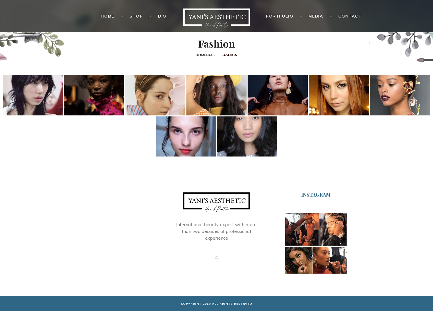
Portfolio (279, 16)
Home (107, 16)
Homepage (205, 55)
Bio (162, 16)
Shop (136, 16)
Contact (350, 16)
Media (315, 16)
